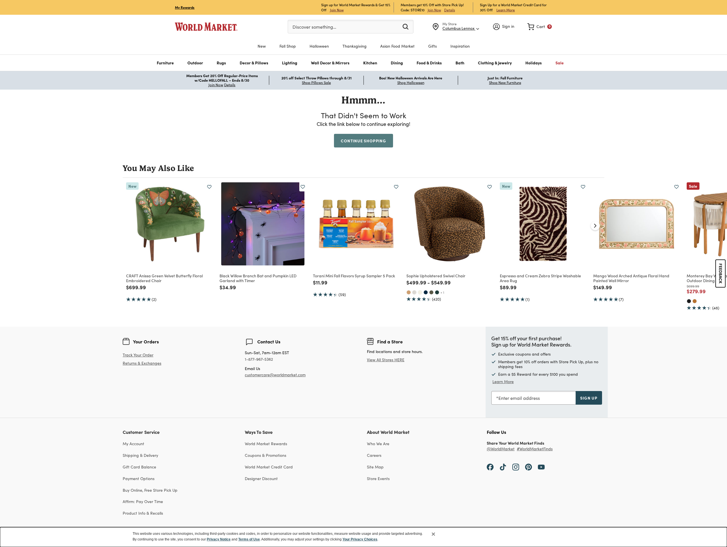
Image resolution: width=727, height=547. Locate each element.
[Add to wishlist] (209, 186)
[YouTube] (541, 466)
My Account (133, 443)
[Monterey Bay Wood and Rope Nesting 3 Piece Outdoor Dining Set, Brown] (694, 301)
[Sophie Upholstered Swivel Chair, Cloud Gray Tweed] (414, 292)
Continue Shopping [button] (363, 140)
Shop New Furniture (505, 82)
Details (449, 10)
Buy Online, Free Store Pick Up (150, 490)
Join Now (337, 9)
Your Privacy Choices (359, 539)
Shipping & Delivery (140, 455)
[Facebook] (490, 466)
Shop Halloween (410, 82)
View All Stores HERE (385, 359)
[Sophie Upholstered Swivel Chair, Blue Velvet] (425, 292)
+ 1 (442, 292)
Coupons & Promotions (265, 455)
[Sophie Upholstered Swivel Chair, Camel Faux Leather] (408, 292)
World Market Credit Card (269, 467)
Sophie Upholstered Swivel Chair (435, 275)
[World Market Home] (206, 26)
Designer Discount (261, 478)
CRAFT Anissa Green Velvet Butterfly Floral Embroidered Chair (164, 278)
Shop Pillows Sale (316, 82)
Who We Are (378, 443)
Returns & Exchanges (142, 363)
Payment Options (138, 478)
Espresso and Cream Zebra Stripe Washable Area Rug (540, 278)
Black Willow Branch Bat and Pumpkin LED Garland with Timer (258, 278)
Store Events (378, 478)
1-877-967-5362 (259, 359)
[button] (165, 63)
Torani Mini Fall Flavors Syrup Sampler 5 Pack (354, 275)
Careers (374, 455)
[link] (539, 26)
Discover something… (314, 27)
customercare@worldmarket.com (275, 374)
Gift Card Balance (139, 467)
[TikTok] (503, 466)
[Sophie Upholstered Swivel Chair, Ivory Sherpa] (420, 292)
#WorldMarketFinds (535, 449)
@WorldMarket (501, 449)
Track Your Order (138, 355)
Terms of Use (249, 539)
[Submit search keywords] (405, 26)
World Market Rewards (266, 443)
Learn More (505, 9)
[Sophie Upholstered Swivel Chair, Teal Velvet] (437, 292)
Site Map (375, 467)
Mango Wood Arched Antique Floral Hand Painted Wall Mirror (631, 278)
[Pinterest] (528, 466)
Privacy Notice (219, 539)
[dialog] (363, 537)
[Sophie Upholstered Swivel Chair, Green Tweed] (431, 292)
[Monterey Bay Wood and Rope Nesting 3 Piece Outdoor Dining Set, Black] (689, 301)
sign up (589, 398)
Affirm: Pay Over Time (143, 501)
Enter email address (519, 398)
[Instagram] (515, 466)
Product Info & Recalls (143, 513)
